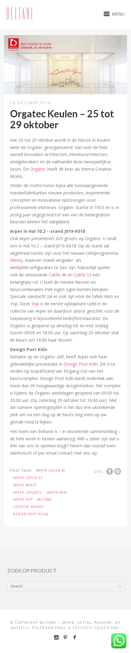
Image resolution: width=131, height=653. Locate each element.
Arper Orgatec (27, 492)
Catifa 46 (57, 275)
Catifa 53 (82, 275)
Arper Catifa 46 (51, 470)
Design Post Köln (81, 364)
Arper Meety (25, 485)
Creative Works (28, 507)
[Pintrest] (65, 637)
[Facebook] (74, 637)
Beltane (44, 499)
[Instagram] (56, 637)
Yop (35, 304)
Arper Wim (57, 492)
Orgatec (38, 169)
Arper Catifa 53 (28, 478)
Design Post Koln (30, 514)
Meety (16, 260)
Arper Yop (23, 499)
